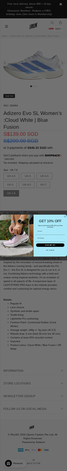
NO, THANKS (50, 250)
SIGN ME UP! (50, 245)
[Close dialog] (65, 216)
